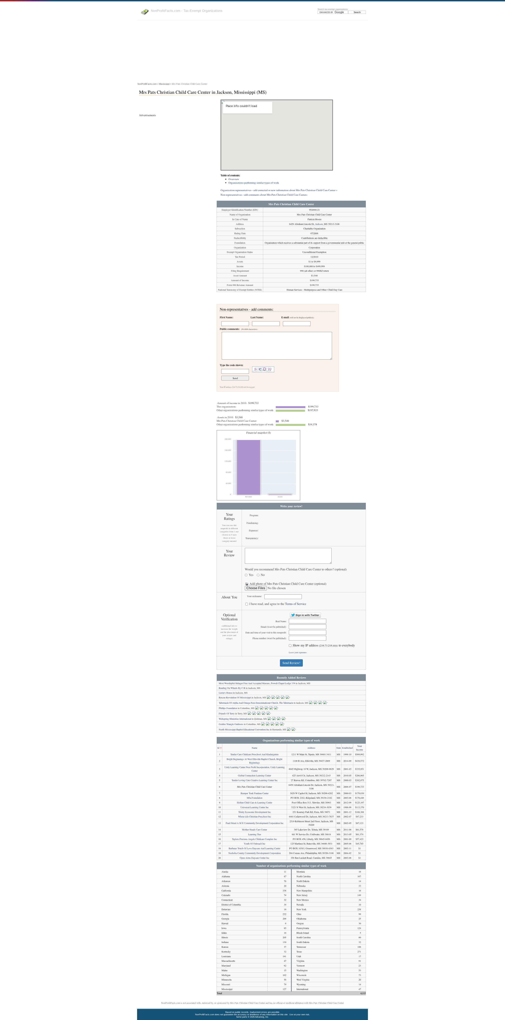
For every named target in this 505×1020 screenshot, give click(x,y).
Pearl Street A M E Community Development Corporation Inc (254, 823)
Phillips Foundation (228, 708)
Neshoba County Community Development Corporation (254, 853)
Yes (251, 575)
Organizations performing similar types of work (253, 182)
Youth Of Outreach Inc (254, 843)
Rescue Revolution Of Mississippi (235, 697)
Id (218, 747)
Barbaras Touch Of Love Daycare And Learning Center (254, 848)
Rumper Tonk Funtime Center (254, 793)
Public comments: (238, 329)
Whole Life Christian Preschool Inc (254, 816)
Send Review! (291, 663)
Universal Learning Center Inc (254, 807)
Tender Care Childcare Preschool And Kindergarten (254, 754)
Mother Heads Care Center (254, 829)
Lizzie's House (225, 692)
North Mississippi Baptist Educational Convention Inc (244, 729)
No (263, 575)
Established (347, 747)
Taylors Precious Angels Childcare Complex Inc (254, 839)
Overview (233, 179)
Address (311, 747)
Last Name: (257, 317)
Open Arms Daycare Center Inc (254, 857)
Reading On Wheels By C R (232, 687)
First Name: (226, 317)
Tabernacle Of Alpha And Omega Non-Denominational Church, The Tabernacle (256, 702)
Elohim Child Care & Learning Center (254, 802)
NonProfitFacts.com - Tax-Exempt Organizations (187, 11)
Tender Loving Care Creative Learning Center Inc (255, 780)
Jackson (319, 223)
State (338, 747)
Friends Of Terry (227, 713)
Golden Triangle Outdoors (231, 724)
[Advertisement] (252, 52)
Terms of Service (295, 604)
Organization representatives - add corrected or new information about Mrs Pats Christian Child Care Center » (279, 190)
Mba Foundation (254, 797)
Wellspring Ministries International (235, 718)
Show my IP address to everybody (324, 645)
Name (254, 747)
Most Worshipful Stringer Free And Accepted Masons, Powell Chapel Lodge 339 (257, 683)
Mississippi (164, 84)
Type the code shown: (231, 365)
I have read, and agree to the (277, 604)
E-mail (297, 317)
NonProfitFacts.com (147, 84)
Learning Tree (254, 834)
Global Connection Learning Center (254, 775)
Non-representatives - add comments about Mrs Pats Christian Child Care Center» (264, 194)
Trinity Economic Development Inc (254, 811)
